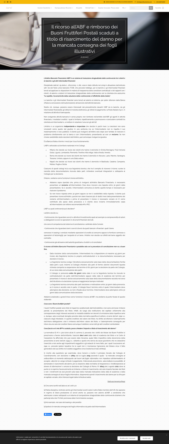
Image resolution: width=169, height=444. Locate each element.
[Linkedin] (7, 2)
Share (49, 414)
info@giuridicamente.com (144, 2)
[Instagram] (4, 2)
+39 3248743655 (160, 2)
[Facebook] (10, 2)
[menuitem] (44, 7)
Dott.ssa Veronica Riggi (116, 381)
